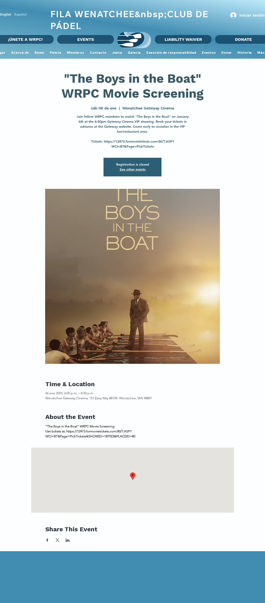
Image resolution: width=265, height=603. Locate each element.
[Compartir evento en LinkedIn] (68, 540)
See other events (133, 169)
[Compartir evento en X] (57, 540)
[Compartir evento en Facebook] (47, 540)
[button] (75, 52)
